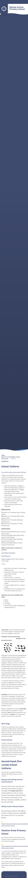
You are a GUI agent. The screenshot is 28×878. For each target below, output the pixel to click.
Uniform (13, 458)
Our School (4, 458)
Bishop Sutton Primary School (10, 457)
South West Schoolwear (8, 553)
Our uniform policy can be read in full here (13, 472)
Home (3, 455)
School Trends (5, 559)
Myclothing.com (6, 556)
